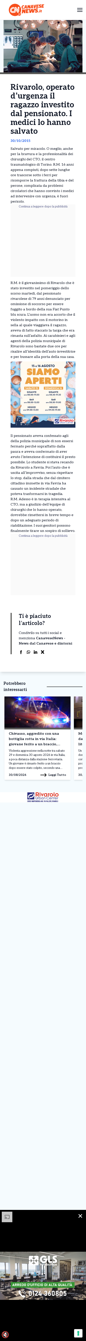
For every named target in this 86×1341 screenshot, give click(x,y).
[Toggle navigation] (79, 10)
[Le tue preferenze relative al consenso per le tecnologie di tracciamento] (78, 1333)
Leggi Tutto (57, 775)
